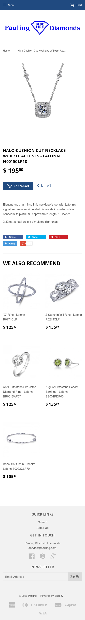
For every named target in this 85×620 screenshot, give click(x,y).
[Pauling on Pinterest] (42, 557)
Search (42, 522)
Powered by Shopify (51, 595)
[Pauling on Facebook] (32, 557)
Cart (79, 5)
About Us (43, 527)
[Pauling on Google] (53, 557)
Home (6, 50)
